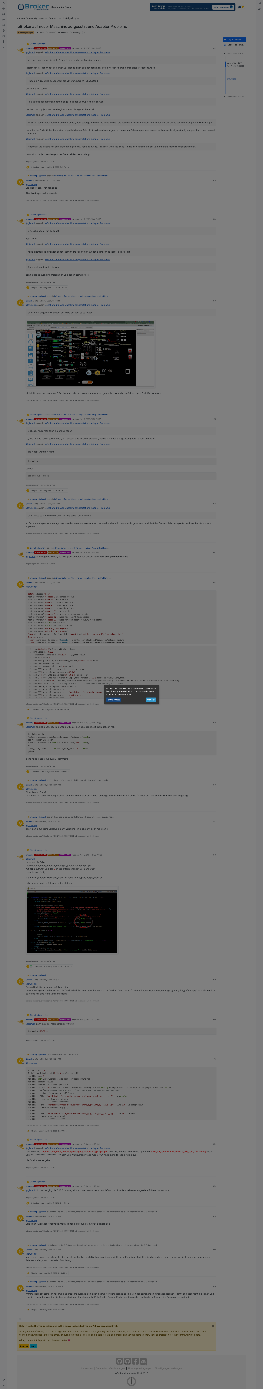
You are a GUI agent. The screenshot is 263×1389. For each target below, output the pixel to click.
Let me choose (113, 699)
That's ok (151, 699)
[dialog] (131, 694)
